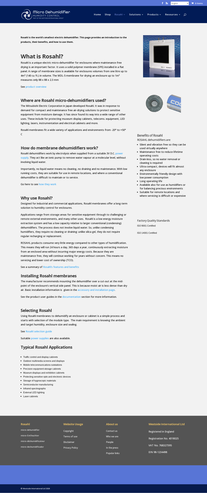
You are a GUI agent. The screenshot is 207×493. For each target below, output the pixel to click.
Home (97, 15)
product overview (36, 86)
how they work (47, 184)
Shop (108, 15)
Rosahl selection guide (39, 331)
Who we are (112, 436)
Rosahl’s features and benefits (61, 267)
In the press (112, 447)
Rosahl (119, 15)
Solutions (135, 15)
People (109, 442)
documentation (71, 296)
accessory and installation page (96, 290)
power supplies (40, 338)
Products (153, 15)
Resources (171, 15)
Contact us (111, 431)
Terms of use (70, 436)
